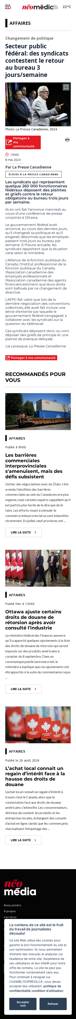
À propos (10, 911)
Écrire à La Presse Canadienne (33, 174)
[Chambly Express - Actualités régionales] (38, 6)
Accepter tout (23, 1003)
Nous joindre (12, 905)
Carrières (10, 917)
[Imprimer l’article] (67, 140)
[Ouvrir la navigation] (8, 7)
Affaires (20, 23)
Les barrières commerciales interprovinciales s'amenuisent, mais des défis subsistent (33, 465)
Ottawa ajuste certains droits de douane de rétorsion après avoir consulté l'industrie (33, 620)
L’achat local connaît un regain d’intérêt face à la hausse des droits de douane (35, 776)
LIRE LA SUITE (21, 532)
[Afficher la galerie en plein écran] (66, 87)
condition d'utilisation (47, 991)
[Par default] (20, 886)
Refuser (53, 1003)
